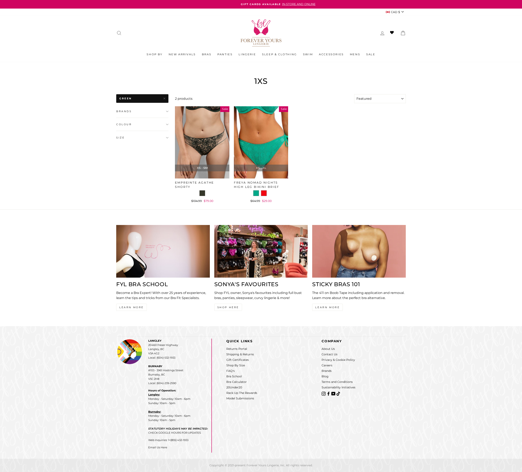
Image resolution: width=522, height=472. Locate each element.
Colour (124, 124)
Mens (355, 54)
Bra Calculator (236, 382)
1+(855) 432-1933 (178, 440)
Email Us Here (157, 447)
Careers (327, 365)
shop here (228, 307)
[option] (261, 4)
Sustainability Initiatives (338, 387)
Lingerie (247, 54)
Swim (308, 54)
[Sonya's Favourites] (261, 251)
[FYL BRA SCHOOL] (163, 251)
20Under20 (234, 387)
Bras (206, 54)
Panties (224, 54)
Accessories (331, 54)
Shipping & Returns (240, 354)
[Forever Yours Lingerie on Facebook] (328, 393)
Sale (370, 54)
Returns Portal (236, 349)
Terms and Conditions (337, 382)
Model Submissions (240, 398)
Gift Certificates (237, 360)
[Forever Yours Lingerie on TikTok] (338, 393)
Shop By (154, 54)
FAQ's (230, 371)
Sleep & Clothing (279, 54)
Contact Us (329, 354)
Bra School (234, 376)
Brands (124, 111)
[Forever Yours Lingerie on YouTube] (333, 393)
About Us (328, 349)
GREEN (125, 98)
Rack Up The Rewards (241, 393)
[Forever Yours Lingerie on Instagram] (324, 393)
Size (120, 137)
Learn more (327, 307)
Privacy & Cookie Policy (338, 360)
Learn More (131, 307)
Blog (325, 376)
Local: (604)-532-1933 (161, 357)
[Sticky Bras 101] (359, 251)
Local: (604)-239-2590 (162, 383)
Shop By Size (235, 365)
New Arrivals (182, 54)
